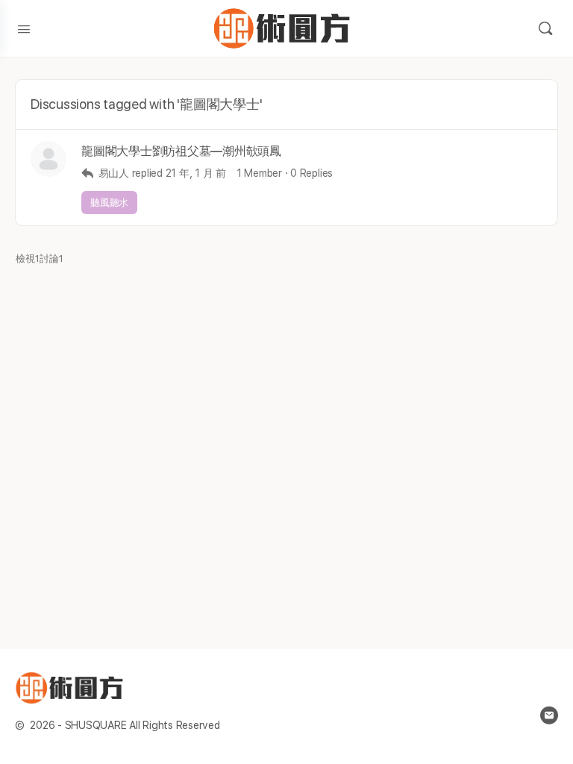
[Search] (545, 28)
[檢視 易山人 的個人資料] (48, 159)
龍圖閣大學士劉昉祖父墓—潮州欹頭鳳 (181, 151)
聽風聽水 (109, 202)
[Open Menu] (24, 27)
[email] (549, 715)
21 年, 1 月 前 (196, 173)
